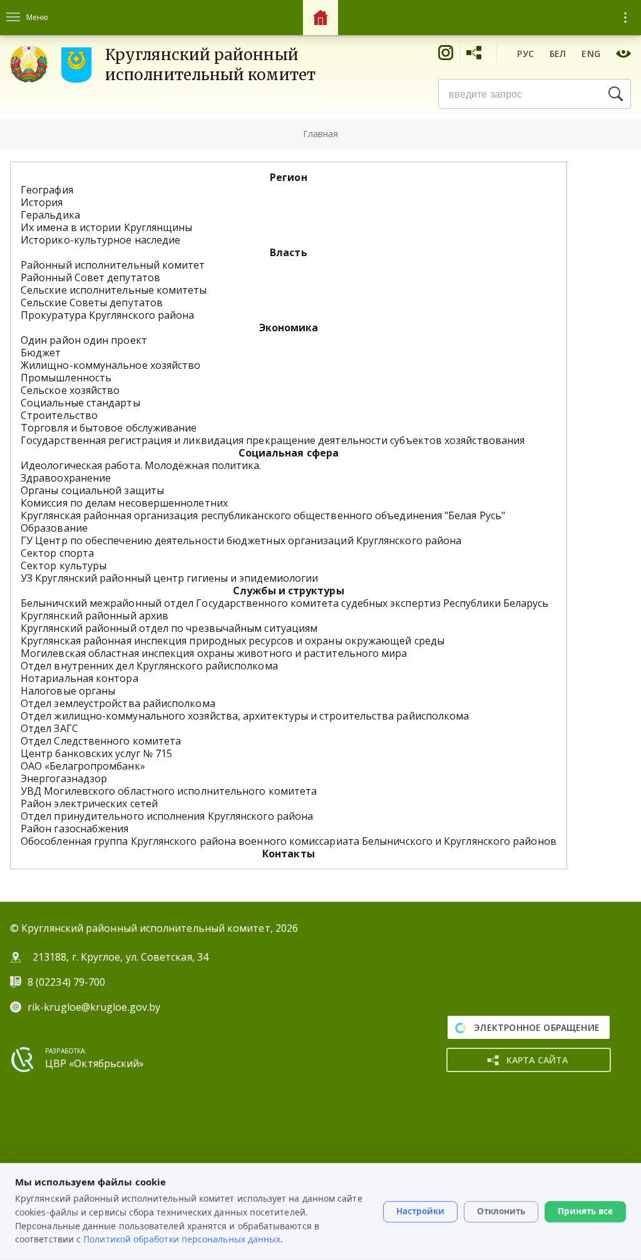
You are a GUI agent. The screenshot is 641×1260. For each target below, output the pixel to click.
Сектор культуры (63, 565)
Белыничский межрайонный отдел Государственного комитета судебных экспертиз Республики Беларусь (285, 603)
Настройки (420, 1211)
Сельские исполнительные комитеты (114, 290)
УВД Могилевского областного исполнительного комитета (169, 791)
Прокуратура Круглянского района (107, 315)
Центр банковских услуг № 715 (96, 753)
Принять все (585, 1211)
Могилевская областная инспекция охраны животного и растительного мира (214, 653)
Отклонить (501, 1211)
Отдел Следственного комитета (101, 741)
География (47, 190)
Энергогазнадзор (64, 778)
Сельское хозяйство (70, 390)
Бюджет (41, 352)
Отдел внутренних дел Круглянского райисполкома (149, 666)
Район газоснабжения (75, 828)
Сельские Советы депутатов (92, 302)
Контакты (288, 853)
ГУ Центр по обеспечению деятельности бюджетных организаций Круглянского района (241, 540)
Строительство (59, 415)
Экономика (289, 327)
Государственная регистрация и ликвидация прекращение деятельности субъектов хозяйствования (273, 440)
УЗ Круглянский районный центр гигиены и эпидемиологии (169, 578)
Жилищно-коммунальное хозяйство (110, 365)
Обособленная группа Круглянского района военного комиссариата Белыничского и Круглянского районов (288, 841)
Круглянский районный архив (94, 615)
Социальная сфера (288, 453)
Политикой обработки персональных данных (181, 1239)
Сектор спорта (57, 553)
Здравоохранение (66, 478)
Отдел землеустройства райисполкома (118, 703)
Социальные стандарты (80, 403)
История (42, 202)
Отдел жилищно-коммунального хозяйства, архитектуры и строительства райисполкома (245, 716)
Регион (288, 177)
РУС (525, 53)
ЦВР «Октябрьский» (94, 1063)
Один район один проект (84, 340)
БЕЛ (558, 53)
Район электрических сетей (89, 803)
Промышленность (66, 378)
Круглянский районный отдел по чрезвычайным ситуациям (169, 628)
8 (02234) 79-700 (68, 982)
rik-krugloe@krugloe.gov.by (94, 1007)
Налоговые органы (68, 691)
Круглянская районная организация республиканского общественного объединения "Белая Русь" (263, 515)
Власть (288, 252)
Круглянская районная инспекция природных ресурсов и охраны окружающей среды (232, 641)
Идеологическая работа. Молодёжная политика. (141, 465)
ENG (591, 53)
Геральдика (50, 215)
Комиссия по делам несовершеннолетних (124, 503)
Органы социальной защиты (92, 490)
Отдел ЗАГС (49, 728)
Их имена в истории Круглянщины (106, 227)
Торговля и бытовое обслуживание (109, 428)
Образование (54, 528)
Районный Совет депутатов (90, 277)
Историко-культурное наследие (100, 240)
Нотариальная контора (79, 678)
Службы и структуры (288, 590)
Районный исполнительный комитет (113, 265)
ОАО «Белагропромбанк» (83, 766)
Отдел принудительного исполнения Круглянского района (167, 816)
